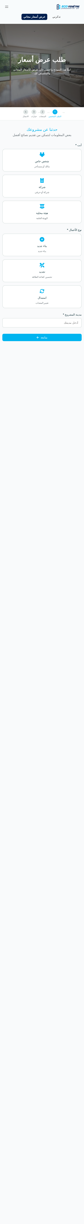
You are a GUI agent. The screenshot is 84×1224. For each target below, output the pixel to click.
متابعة (44, 337)
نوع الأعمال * (74, 230)
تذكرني (56, 16)
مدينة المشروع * (72, 314)
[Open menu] (6, 6)
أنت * (78, 145)
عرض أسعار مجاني (34, 16)
